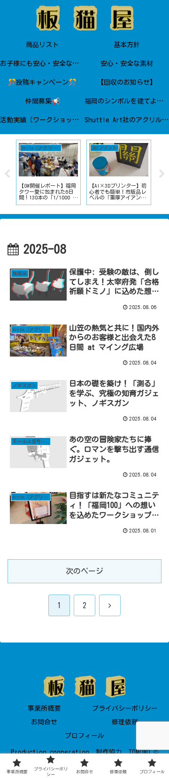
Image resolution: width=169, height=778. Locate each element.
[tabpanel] (48, 172)
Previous (7, 174)
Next (162, 174)
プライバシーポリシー (125, 708)
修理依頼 (125, 722)
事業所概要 (44, 708)
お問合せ (44, 722)
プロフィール (84, 735)
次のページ (84, 571)
